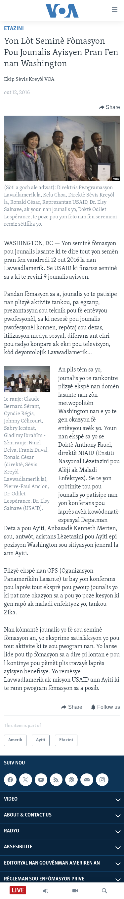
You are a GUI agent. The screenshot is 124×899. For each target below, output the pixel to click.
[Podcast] (71, 779)
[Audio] (46, 890)
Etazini (14, 29)
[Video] (75, 890)
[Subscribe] (86, 779)
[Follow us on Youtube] (41, 779)
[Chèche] (104, 890)
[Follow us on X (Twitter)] (25, 779)
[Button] (109, 107)
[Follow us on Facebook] (10, 779)
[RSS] (56, 779)
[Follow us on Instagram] (102, 779)
